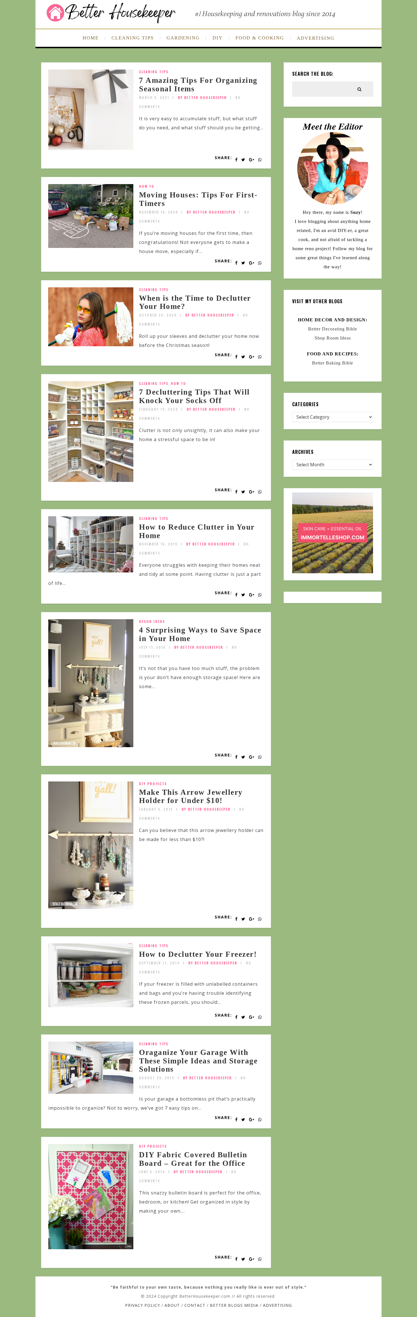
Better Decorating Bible (332, 328)
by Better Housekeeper (202, 97)
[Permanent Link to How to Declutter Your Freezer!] (90, 1005)
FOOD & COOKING (259, 38)
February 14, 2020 (158, 409)
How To (146, 186)
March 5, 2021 (154, 97)
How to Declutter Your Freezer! (198, 954)
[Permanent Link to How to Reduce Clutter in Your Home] (90, 571)
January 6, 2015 (156, 809)
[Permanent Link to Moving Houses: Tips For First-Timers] (90, 246)
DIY (217, 38)
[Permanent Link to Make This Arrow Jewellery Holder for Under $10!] (90, 907)
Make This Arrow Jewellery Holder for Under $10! (191, 796)
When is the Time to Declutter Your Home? (195, 302)
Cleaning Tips (154, 71)
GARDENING (183, 38)
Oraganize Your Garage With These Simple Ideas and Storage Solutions (198, 1060)
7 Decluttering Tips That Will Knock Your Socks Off (194, 396)
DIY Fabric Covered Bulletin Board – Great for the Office (193, 1159)
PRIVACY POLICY (142, 1305)
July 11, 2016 (152, 647)
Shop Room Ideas (333, 338)
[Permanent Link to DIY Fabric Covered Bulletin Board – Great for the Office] (90, 1247)
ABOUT (172, 1305)
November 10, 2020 (158, 212)
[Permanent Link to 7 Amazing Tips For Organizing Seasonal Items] (90, 148)
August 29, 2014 (156, 1077)
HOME (91, 38)
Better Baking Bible (332, 363)
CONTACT (194, 1305)
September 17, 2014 (159, 962)
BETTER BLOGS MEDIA (234, 1305)
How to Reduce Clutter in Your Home (197, 531)
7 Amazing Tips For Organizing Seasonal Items (198, 84)
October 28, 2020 (158, 315)
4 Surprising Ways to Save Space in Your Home (200, 634)
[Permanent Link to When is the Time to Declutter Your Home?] (90, 345)
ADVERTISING (315, 38)
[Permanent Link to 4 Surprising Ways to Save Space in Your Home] (90, 745)
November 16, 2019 (158, 543)
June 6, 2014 (152, 1171)
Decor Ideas (152, 621)
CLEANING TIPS (132, 38)
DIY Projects (153, 783)
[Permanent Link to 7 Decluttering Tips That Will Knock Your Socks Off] (90, 480)
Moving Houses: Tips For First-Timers (198, 199)
